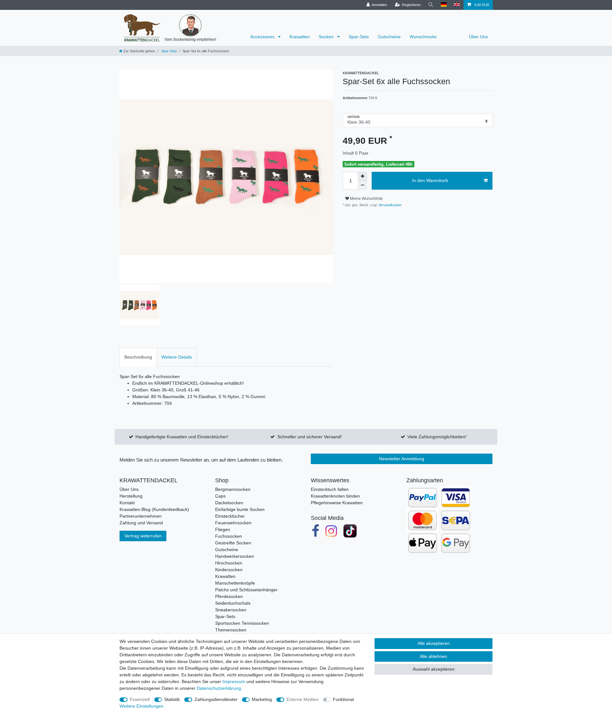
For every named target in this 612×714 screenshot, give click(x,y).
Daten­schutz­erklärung (219, 688)
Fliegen (222, 529)
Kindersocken (229, 569)
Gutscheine (389, 36)
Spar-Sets (359, 36)
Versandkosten (389, 205)
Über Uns (478, 36)
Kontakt (127, 502)
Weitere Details (176, 357)
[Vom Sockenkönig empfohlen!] (190, 25)
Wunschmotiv (423, 36)
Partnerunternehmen (141, 516)
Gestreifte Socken (233, 542)
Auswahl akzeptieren (434, 669)
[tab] (138, 357)
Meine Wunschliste (366, 198)
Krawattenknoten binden (335, 496)
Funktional (343, 699)
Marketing (262, 699)
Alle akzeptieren (434, 643)
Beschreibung (138, 357)
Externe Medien (302, 699)
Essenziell (140, 699)
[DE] (443, 5)
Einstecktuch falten (330, 489)
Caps (220, 496)
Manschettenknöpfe (235, 583)
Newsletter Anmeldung (401, 458)
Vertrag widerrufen (143, 535)
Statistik (172, 699)
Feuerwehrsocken (233, 522)
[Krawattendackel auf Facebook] (315, 531)
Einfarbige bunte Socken (240, 509)
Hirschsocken (228, 562)
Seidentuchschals (233, 603)
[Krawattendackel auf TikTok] (350, 531)
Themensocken (230, 629)
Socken (327, 36)
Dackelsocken (229, 502)
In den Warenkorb (430, 180)
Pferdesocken (229, 596)
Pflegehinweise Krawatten (337, 502)
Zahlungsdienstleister (215, 699)
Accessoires (263, 36)
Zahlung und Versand (141, 522)
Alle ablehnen (433, 656)
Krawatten (299, 36)
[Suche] (431, 5)
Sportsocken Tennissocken (242, 623)
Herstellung (131, 496)
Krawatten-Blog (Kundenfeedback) (154, 509)
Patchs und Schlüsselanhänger (246, 589)
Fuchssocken (228, 536)
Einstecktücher (230, 516)
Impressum (233, 681)
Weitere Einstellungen (142, 706)
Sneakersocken (230, 609)
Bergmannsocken (233, 489)
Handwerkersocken (234, 556)
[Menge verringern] (362, 185)
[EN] (456, 5)
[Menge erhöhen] (362, 176)
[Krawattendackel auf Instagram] (331, 531)
